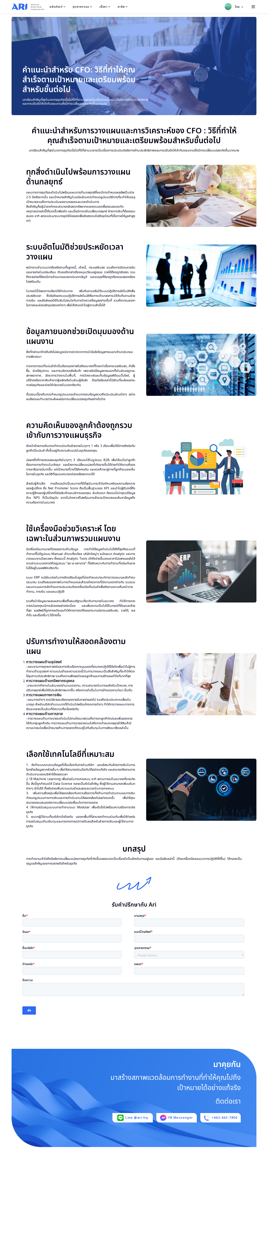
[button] (239, 7)
